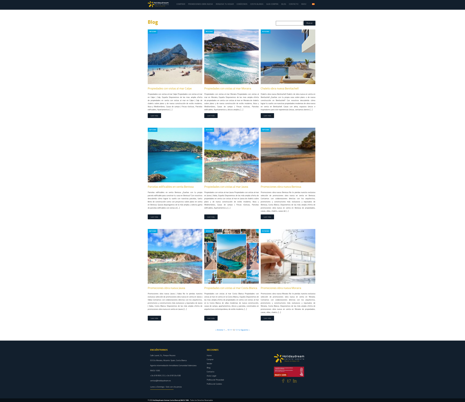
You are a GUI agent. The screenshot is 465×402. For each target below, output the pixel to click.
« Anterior (219, 329)
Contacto (210, 371)
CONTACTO (293, 4)
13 (236, 329)
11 (231, 329)
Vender (209, 363)
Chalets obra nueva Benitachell (280, 88)
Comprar (210, 359)
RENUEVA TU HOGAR (225, 4)
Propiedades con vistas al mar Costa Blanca (230, 288)
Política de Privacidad (215, 379)
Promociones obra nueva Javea (166, 288)
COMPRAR (180, 4)
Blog (208, 367)
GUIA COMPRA (272, 4)
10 (228, 329)
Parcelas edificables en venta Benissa (171, 186)
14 (239, 329)
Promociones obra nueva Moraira (281, 288)
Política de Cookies (214, 383)
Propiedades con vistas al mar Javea (226, 186)
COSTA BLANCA (256, 4)
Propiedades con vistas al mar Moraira (227, 88)
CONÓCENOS (242, 4)
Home (209, 355)
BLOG (283, 4)
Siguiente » (245, 329)
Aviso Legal (211, 375)
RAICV (303, 4)
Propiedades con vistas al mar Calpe (170, 88)
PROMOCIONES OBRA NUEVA (200, 4)
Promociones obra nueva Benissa (281, 186)
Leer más (154, 115)
